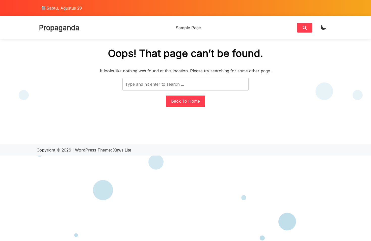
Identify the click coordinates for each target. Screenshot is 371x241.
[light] (323, 27)
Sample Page (188, 27)
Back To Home (185, 101)
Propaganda (59, 27)
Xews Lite (122, 150)
